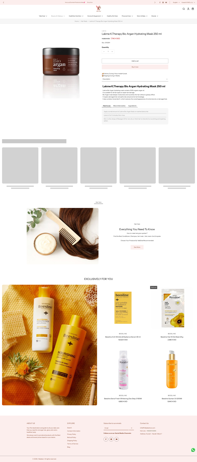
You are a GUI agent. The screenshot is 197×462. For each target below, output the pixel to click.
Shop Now (90, 2)
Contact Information (73, 431)
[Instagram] (163, 2)
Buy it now (135, 67)
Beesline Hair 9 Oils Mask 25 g (172, 337)
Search (69, 428)
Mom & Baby (141, 16)
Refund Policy (71, 437)
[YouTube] (166, 2)
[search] (183, 9)
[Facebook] (159, 2)
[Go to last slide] (3, 2)
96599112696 (151, 431)
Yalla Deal (42, 16)
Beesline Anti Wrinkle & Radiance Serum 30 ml (123, 337)
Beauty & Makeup (57, 16)
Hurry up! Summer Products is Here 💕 (75, 2)
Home (77, 21)
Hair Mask (84, 21)
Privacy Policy (71, 434)
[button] (135, 61)
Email (106, 428)
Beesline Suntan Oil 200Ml (172, 399)
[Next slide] (155, 2)
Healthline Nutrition (75, 16)
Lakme (104, 31)
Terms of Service (72, 444)
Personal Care (126, 16)
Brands (154, 16)
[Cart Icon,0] (192, 8)
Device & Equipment (94, 16)
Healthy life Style (112, 16)
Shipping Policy (72, 441)
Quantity (105, 47)
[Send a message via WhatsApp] (193, 450)
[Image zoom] (61, 64)
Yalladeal (41, 459)
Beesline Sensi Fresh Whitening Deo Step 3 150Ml (123, 399)
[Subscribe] (131, 428)
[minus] (104, 51)
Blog (68, 447)
